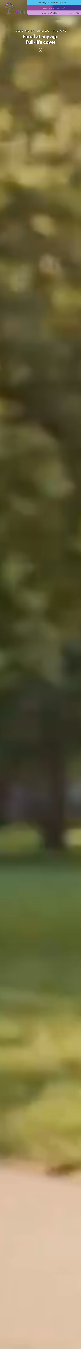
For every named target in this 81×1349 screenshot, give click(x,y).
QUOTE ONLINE (49, 13)
